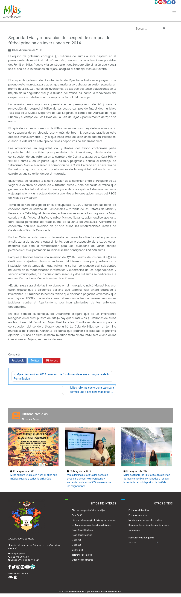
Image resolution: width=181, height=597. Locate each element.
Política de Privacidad (139, 510)
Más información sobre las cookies (145, 520)
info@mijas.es (18, 553)
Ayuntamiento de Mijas (78, 591)
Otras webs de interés (82, 560)
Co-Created (77, 550)
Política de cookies (138, 515)
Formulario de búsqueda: (141, 537)
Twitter (35, 360)
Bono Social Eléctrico (82, 530)
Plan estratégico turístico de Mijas (88, 510)
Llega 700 (76, 540)
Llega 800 (76, 545)
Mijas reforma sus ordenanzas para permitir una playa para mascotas (92, 390)
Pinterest (52, 360)
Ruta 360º (77, 515)
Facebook (17, 360)
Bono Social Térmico (82, 535)
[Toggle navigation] (174, 13)
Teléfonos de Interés (82, 555)
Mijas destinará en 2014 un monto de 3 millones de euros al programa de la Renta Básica (61, 376)
